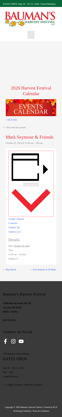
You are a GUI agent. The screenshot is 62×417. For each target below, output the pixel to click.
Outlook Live (14, 232)
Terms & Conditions (40, 411)
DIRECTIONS (10, 312)
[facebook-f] (6, 341)
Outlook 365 (14, 227)
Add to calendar (31, 184)
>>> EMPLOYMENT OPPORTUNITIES (22, 385)
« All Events (11, 119)
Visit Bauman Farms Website (16, 354)
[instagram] (14, 341)
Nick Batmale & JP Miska (44, 269)
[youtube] (22, 341)
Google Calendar (16, 219)
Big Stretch (11, 269)
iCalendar (12, 223)
